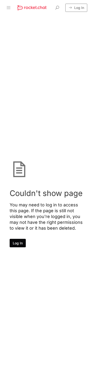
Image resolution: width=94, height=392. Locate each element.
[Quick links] (31, 8)
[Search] (57, 8)
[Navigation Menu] (8, 8)
